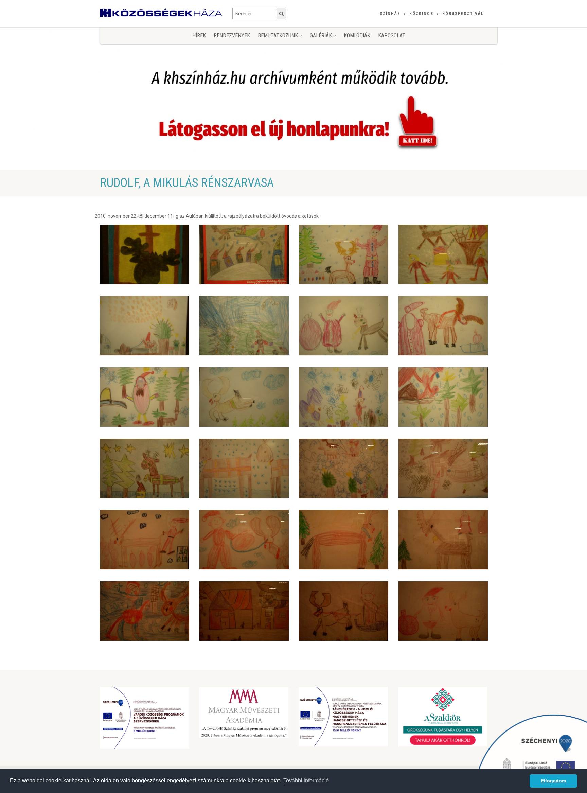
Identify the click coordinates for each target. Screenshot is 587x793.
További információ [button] (306, 780)
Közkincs (421, 13)
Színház (390, 13)
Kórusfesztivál (463, 13)
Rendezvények (232, 35)
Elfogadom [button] (553, 780)
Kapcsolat (391, 35)
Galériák (321, 35)
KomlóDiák (357, 35)
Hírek (199, 35)
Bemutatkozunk (278, 35)
